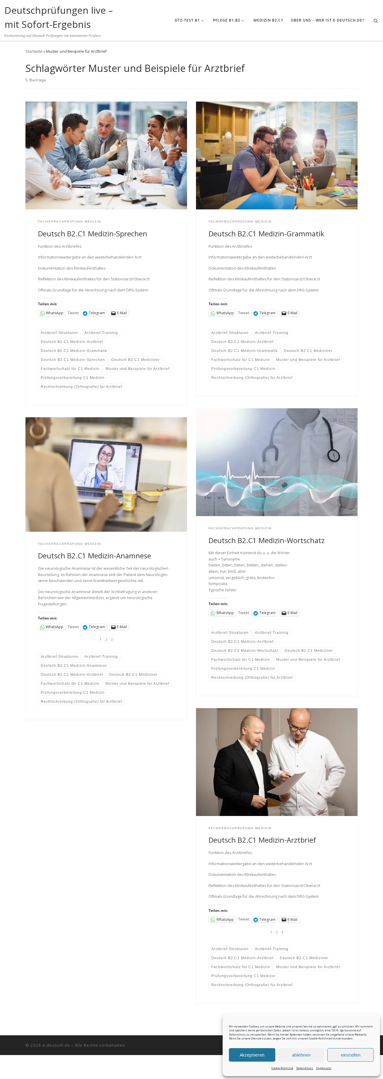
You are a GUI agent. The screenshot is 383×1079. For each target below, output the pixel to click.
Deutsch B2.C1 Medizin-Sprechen (92, 233)
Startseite (33, 51)
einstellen (351, 1055)
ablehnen (301, 1055)
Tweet (73, 312)
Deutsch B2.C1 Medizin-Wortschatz (267, 540)
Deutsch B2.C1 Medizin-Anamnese (94, 555)
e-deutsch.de (56, 1045)
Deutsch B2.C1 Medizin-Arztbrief (262, 840)
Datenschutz (304, 1068)
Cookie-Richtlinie (282, 1068)
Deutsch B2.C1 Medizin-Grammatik (266, 233)
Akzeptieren (252, 1055)
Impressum (323, 1068)
